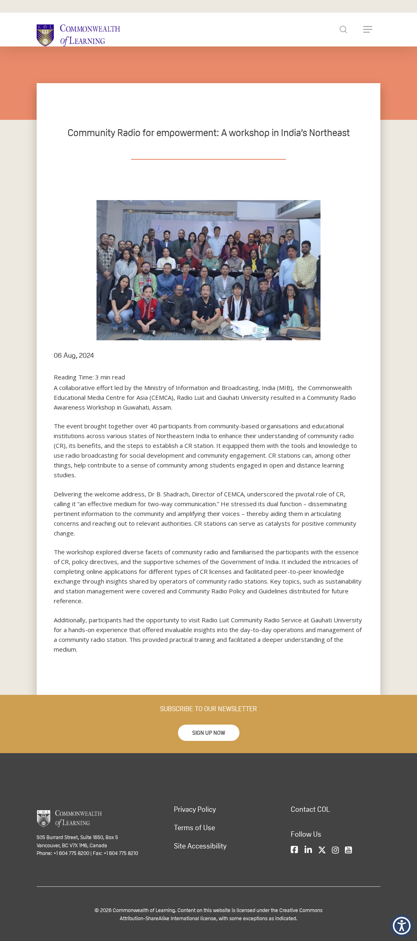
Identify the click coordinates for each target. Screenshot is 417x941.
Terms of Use (194, 828)
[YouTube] (348, 850)
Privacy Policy (195, 809)
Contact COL (310, 809)
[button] (208, 733)
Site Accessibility (200, 846)
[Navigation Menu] (367, 29)
